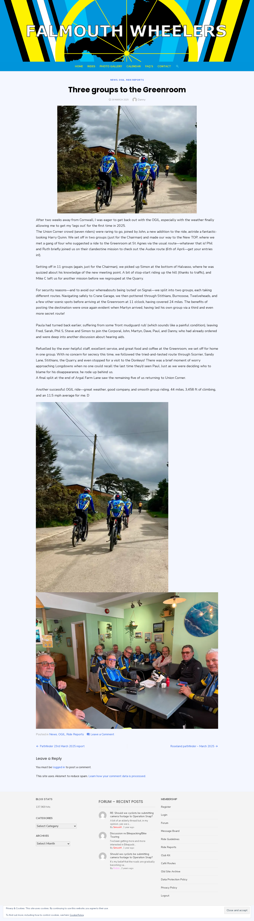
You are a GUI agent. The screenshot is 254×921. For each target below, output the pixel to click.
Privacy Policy (169, 887)
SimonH (117, 827)
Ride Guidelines (170, 839)
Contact (164, 66)
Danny (141, 99)
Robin (116, 868)
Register (166, 807)
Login (164, 815)
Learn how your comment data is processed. (117, 776)
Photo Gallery (111, 66)
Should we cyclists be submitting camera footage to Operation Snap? (131, 855)
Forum (164, 823)
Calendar (133, 66)
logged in (59, 767)
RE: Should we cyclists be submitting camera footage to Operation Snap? (132, 814)
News (114, 79)
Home (79, 66)
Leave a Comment (102, 734)
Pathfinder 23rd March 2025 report (62, 746)
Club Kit (165, 855)
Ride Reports (135, 79)
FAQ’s (149, 66)
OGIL (122, 79)
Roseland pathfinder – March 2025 (192, 746)
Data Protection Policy (174, 879)
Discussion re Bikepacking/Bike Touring (128, 835)
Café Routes (168, 863)
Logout (165, 895)
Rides (91, 66)
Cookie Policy (77, 915)
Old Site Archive (170, 871)
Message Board (170, 831)
